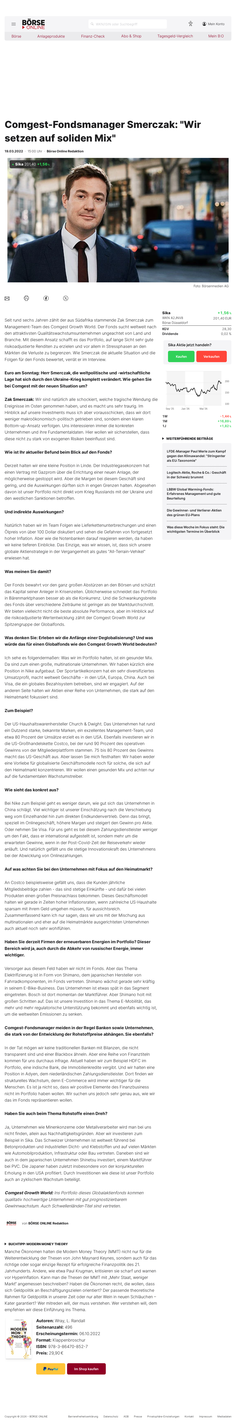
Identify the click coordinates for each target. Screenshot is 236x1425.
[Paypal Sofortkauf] (50, 1369)
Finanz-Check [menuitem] (93, 36)
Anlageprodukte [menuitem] (51, 36)
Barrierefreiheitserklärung (83, 1416)
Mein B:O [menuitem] (216, 36)
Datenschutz (110, 1416)
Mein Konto (216, 24)
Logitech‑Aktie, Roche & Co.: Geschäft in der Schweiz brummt (196, 474)
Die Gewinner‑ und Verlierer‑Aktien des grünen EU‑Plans (194, 512)
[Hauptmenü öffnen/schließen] (13, 24)
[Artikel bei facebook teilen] (46, 298)
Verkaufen (212, 356)
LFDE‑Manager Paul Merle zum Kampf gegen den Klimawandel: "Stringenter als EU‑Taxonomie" (196, 455)
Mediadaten (224, 1416)
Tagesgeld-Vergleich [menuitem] (175, 36)
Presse (138, 1416)
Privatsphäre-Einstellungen (163, 1416)
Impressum (205, 1416)
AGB (126, 1416)
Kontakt (189, 1416)
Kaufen (181, 356)
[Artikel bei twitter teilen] (65, 298)
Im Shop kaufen (86, 1369)
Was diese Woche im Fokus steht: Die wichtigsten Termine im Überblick (195, 529)
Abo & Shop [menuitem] (131, 36)
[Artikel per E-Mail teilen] (7, 298)
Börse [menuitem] (16, 36)
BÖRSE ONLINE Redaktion (48, 1223)
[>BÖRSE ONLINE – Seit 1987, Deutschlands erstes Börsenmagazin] (33, 24)
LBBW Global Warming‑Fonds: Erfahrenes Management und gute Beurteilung (194, 493)
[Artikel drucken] (26, 298)
